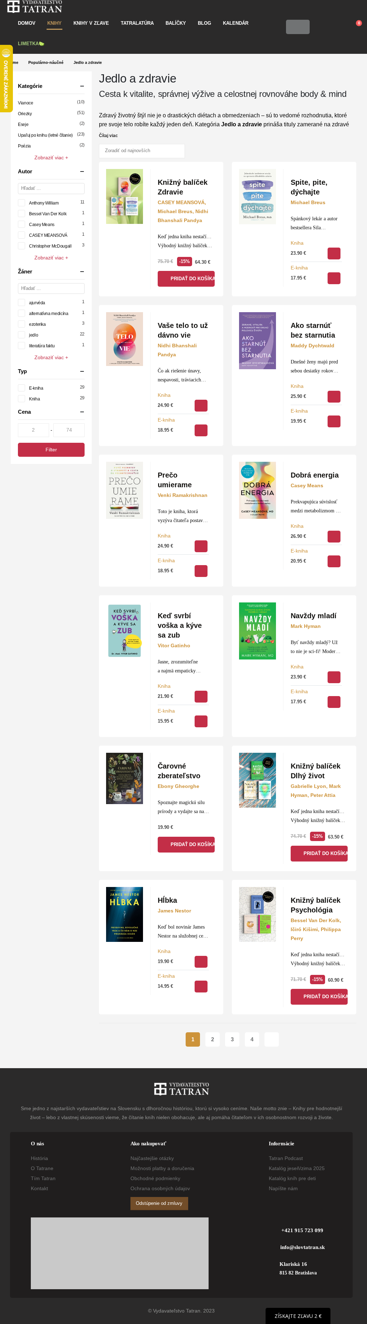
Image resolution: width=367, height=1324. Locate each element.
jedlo (33, 335)
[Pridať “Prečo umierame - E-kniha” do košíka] (201, 571)
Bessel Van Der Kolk (47, 213)
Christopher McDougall (50, 246)
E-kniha (299, 268)
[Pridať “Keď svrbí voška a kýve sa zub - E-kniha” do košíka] (201, 721)
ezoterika (37, 324)
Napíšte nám (283, 1188)
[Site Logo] (34, 6)
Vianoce (25, 102)
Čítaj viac (109, 135)
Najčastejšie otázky (152, 1158)
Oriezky (25, 113)
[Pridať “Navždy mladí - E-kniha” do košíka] (334, 702)
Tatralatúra (137, 23)
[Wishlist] (337, 27)
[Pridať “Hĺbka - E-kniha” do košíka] (201, 986)
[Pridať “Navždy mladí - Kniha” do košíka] (334, 677)
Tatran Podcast (286, 1158)
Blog (204, 23)
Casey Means (41, 224)
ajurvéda (37, 302)
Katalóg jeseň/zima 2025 (297, 1168)
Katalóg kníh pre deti (292, 1178)
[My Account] (320, 27)
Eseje (23, 124)
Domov (26, 23)
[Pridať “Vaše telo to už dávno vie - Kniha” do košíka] (201, 406)
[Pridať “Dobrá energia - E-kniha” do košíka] (334, 561)
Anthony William (44, 203)
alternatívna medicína (48, 313)
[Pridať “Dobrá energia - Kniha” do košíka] (334, 537)
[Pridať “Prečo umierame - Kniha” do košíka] (201, 546)
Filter (51, 449)
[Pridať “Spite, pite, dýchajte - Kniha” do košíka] (334, 253)
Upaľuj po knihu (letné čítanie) (45, 135)
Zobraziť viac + (51, 157)
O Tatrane (42, 1168)
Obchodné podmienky (155, 1178)
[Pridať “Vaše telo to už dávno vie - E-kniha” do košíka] (201, 430)
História (39, 1158)
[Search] (302, 27)
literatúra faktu (41, 345)
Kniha (297, 243)
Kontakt (39, 1188)
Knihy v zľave (91, 23)
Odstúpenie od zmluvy (159, 1203)
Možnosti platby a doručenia (162, 1168)
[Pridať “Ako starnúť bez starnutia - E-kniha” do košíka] (334, 421)
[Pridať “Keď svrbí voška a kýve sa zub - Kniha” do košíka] (201, 697)
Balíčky (176, 23)
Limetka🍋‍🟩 (31, 43)
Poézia (24, 146)
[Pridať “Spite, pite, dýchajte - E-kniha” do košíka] (334, 278)
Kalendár (235, 23)
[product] (124, 196)
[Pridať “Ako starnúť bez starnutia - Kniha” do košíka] (334, 397)
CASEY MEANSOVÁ (48, 235)
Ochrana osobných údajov (160, 1188)
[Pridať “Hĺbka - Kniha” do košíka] (201, 962)
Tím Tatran (43, 1178)
